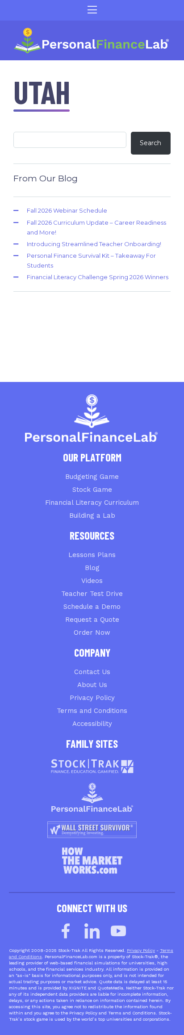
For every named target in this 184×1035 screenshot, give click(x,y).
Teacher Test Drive (92, 594)
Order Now (92, 633)
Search (150, 143)
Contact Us (92, 672)
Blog (92, 568)
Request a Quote (92, 620)
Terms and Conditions (92, 711)
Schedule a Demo (92, 607)
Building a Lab (92, 515)
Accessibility (92, 724)
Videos (92, 581)
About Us (92, 685)
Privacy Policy (92, 698)
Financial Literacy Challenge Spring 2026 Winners (97, 277)
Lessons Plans (92, 555)
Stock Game (92, 490)
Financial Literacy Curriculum (92, 503)
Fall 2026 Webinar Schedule (67, 210)
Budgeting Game (92, 477)
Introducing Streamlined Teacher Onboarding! (94, 243)
